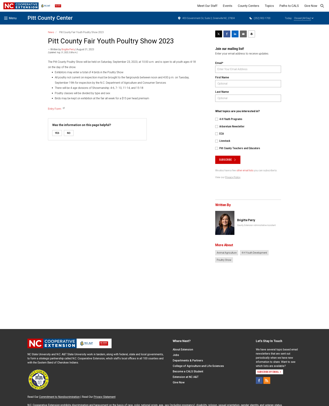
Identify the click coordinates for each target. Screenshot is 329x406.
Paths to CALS (289, 6)
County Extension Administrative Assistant (256, 225)
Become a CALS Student (188, 371)
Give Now (310, 6)
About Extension (183, 349)
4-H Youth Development (254, 252)
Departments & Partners (188, 360)
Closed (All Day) (302, 18)
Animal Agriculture (226, 252)
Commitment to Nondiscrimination (59, 396)
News (51, 32)
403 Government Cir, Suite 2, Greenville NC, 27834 (208, 18)
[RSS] (266, 380)
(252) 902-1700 (262, 18)
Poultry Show (224, 260)
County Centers (248, 6)
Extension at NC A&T (186, 377)
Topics (269, 6)
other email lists (244, 170)
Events (227, 6)
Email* (219, 63)
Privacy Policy (232, 177)
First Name (222, 77)
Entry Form (54, 108)
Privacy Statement (104, 396)
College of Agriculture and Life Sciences (198, 366)
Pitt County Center (50, 18)
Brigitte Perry (68, 49)
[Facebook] (259, 380)
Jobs (176, 355)
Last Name (222, 91)
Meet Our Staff (207, 6)
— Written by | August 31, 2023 (71, 49)
